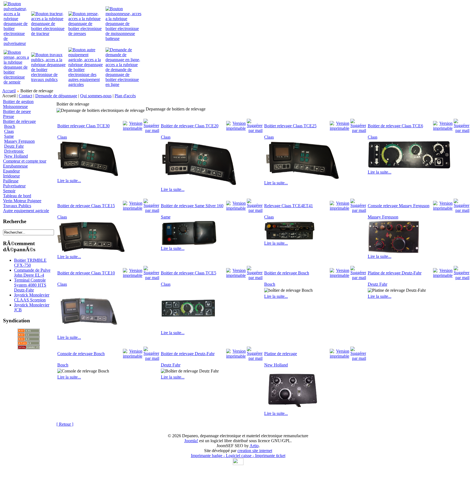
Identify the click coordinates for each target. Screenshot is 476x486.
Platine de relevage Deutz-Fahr (394, 273)
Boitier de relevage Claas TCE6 (395, 125)
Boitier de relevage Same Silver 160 (192, 205)
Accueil (9, 90)
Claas (9, 131)
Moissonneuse (15, 106)
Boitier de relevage (19, 121)
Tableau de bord (17, 195)
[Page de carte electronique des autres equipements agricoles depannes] (86, 84)
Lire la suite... (69, 180)
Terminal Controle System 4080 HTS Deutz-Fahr (30, 285)
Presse (8, 116)
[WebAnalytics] (238, 463)
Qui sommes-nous (96, 95)
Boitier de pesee (17, 111)
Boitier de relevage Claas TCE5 (188, 273)
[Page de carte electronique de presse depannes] (86, 33)
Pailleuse (10, 181)
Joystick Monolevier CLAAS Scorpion (31, 297)
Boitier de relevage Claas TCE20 (189, 125)
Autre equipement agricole (26, 210)
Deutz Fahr (14, 146)
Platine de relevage (280, 353)
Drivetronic (14, 151)
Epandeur (11, 171)
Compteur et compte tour (24, 161)
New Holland (16, 156)
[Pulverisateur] (17, 43)
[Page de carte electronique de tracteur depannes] (49, 33)
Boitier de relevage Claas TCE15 (86, 205)
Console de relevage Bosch (81, 353)
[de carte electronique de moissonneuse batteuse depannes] (123, 38)
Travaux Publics (17, 205)
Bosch (9, 126)
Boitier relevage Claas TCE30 (83, 125)
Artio (254, 445)
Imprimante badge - (208, 455)
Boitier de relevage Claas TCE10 (86, 273)
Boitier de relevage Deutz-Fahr (188, 353)
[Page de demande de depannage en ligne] (123, 84)
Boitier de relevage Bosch (286, 273)
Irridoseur (11, 176)
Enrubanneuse (15, 166)
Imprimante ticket (270, 455)
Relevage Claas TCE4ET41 (288, 205)
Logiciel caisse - (240, 455)
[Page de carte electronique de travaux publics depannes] (49, 79)
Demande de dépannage (56, 95)
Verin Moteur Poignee (22, 200)
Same (9, 136)
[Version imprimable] (132, 124)
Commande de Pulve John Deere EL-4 (32, 272)
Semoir (9, 190)
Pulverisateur (14, 185)
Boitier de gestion (18, 101)
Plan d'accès (125, 95)
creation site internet (254, 450)
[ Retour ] (64, 424)
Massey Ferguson (19, 141)
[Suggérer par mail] (151, 124)
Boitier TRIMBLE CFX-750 (30, 263)
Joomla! (191, 440)
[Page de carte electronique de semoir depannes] (17, 82)
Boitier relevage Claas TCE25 (290, 125)
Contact (25, 95)
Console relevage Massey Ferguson (398, 205)
